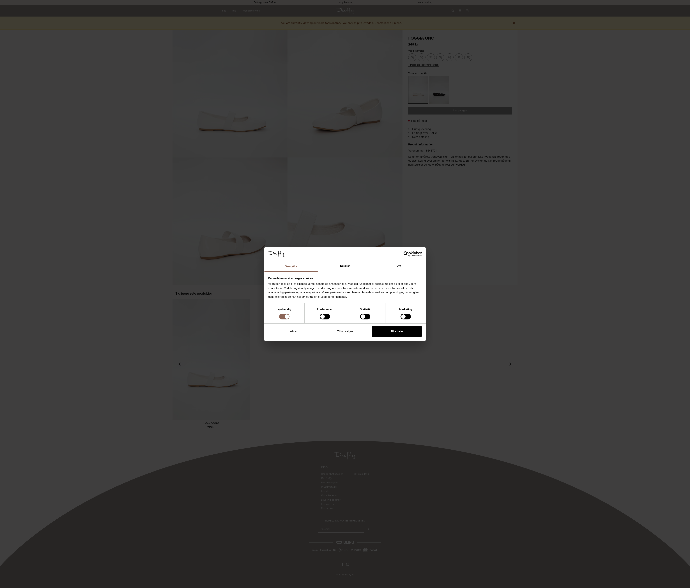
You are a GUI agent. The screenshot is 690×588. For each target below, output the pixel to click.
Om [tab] (399, 265)
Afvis (293, 331)
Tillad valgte (345, 331)
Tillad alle (397, 331)
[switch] (325, 316)
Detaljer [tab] (345, 265)
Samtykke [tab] (291, 266)
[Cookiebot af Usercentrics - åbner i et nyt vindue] (406, 254)
